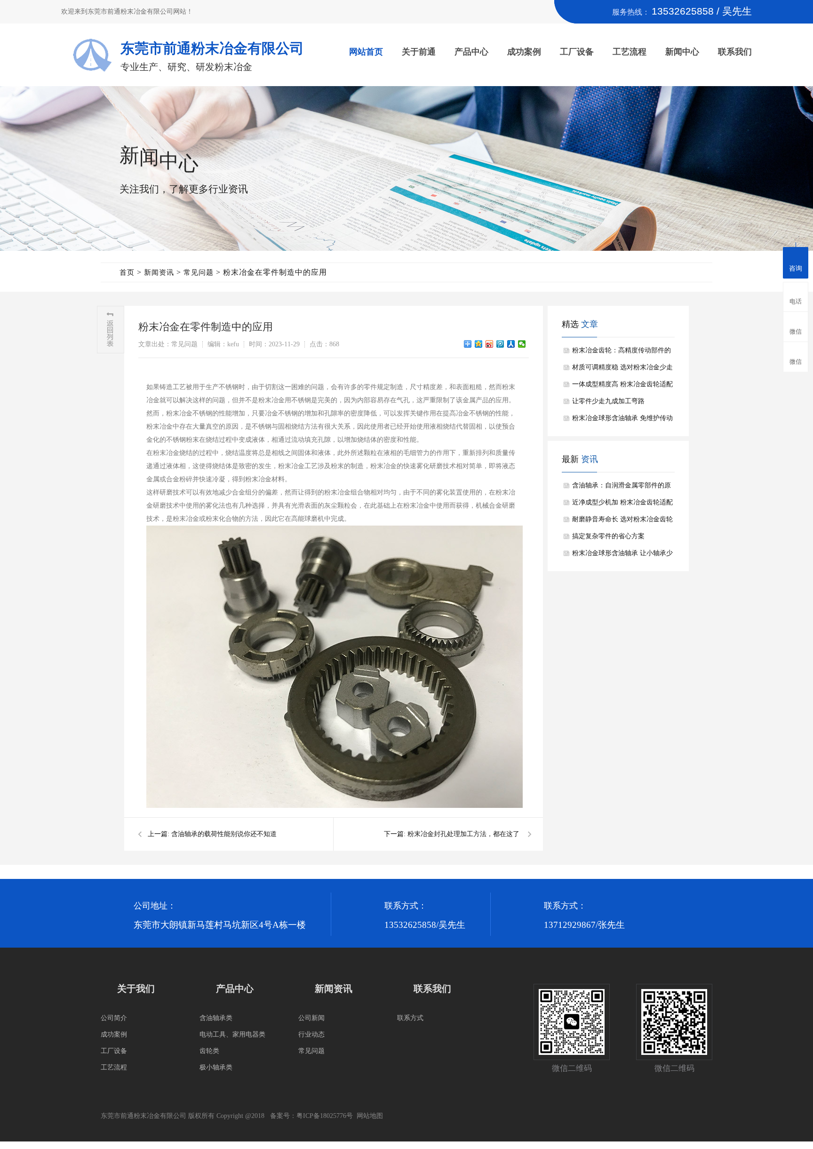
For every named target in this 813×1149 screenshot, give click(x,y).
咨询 (795, 268)
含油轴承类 (215, 1017)
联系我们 (735, 51)
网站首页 (366, 51)
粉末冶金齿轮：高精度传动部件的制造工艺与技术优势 (621, 353)
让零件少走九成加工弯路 (608, 401)
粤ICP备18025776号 (324, 1115)
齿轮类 (209, 1050)
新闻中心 (682, 51)
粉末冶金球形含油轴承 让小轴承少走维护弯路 (622, 556)
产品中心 (471, 51)
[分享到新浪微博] (490, 344)
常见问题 (198, 272)
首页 (127, 272)
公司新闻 (311, 1017)
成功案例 (524, 51)
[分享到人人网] (511, 344)
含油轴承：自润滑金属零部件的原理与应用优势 (621, 488)
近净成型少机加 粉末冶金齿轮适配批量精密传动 (622, 505)
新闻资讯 (159, 272)
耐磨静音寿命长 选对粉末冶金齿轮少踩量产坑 (622, 522)
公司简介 (114, 1017)
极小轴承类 (215, 1067)
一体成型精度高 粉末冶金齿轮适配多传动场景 (622, 387)
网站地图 (370, 1115)
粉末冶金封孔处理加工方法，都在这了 (463, 834)
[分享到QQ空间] (479, 344)
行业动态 (311, 1034)
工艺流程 (629, 51)
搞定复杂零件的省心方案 (608, 536)
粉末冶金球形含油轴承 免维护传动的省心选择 (622, 421)
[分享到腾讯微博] (500, 344)
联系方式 (410, 1017)
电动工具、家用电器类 (232, 1034)
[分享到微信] (522, 344)
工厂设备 (577, 51)
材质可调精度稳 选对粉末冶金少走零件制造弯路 (622, 370)
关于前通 (419, 51)
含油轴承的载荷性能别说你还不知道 (224, 834)
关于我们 (136, 988)
